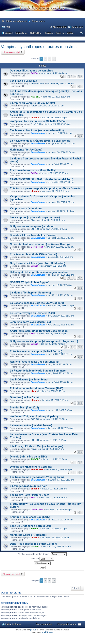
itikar (33, 391)
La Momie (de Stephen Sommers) (30, 292)
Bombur (35, 528)
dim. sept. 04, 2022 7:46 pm (61, 428)
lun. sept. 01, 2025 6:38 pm (61, 238)
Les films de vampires (23, 80)
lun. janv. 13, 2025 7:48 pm (60, 285)
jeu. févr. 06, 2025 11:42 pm (51, 220)
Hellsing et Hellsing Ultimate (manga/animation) (39, 272)
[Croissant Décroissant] (42, 563)
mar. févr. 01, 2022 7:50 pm (61, 480)
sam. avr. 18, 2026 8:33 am (51, 105)
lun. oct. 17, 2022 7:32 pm (60, 410)
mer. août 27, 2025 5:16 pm (54, 497)
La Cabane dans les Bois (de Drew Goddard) (37, 302)
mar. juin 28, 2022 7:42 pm (53, 440)
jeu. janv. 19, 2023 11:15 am (51, 391)
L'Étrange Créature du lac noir (28, 485)
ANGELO (35, 97)
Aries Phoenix (37, 83)
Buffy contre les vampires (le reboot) (32, 226)
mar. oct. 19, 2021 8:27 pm (54, 528)
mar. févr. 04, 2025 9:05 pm (54, 229)
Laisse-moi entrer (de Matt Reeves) (31, 425)
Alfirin (33, 220)
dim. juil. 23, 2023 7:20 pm (53, 344)
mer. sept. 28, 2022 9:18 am (54, 419)
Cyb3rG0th (36, 124)
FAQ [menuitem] (8, 27)
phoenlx (35, 117)
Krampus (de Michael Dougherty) (30, 516)
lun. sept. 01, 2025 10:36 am (54, 173)
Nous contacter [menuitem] (44, 624)
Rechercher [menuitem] (81, 33)
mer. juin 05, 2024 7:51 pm (60, 257)
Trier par (35, 558)
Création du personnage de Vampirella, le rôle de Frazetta (45, 188)
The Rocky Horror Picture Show (29, 494)
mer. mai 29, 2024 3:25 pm (53, 266)
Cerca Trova (37, 247)
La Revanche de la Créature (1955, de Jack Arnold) (40, 140)
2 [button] (45, 59)
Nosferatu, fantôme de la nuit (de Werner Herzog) (40, 244)
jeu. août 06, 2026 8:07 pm (60, 164)
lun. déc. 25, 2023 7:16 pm (60, 295)
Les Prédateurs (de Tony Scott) (28, 379)
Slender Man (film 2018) (24, 407)
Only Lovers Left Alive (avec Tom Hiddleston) (37, 263)
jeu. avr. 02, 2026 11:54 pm (51, 449)
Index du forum (13, 624)
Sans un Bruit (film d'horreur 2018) (31, 525)
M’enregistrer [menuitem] (60, 27)
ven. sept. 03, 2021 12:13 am (57, 546)
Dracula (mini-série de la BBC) (28, 456)
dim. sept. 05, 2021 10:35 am (55, 537)
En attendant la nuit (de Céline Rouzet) (33, 254)
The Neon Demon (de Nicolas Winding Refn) (37, 477)
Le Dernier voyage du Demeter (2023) (32, 313)
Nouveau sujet (11, 52)
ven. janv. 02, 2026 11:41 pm (61, 143)
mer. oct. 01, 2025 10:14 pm (61, 211)
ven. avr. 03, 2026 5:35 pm (54, 117)
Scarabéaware (38, 133)
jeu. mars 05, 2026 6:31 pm (61, 275)
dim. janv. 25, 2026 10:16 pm (57, 124)
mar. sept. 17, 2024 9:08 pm (58, 509)
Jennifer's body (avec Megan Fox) (30, 321)
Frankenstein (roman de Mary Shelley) (33, 170)
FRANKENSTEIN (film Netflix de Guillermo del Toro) (41, 179)
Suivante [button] (54, 59)
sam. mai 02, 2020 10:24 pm (56, 97)
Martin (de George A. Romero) (28, 534)
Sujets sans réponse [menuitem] (16, 21)
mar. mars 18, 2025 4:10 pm (55, 191)
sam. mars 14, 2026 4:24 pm (54, 73)
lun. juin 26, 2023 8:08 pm (60, 364)
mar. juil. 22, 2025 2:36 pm (54, 488)
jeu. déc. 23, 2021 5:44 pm (60, 519)
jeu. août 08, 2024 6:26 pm (60, 382)
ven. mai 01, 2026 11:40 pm (61, 182)
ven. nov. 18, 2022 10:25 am (60, 83)
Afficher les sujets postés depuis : (34, 554)
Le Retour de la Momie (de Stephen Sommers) (38, 370)
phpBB (33, 630)
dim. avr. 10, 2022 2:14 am (55, 459)
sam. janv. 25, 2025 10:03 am (59, 247)
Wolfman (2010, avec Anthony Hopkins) (34, 416)
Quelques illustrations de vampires (31, 70)
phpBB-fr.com (48, 632)
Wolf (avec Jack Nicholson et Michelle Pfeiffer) (38, 121)
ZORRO (35, 229)
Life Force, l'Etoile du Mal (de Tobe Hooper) (36, 446)
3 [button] (49, 59)
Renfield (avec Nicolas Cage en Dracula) (34, 361)
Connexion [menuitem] (77, 27)
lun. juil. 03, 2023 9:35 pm (60, 354)
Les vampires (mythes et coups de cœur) (35, 217)
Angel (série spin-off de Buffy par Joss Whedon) (39, 330)
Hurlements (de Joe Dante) (26, 149)
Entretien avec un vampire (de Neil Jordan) (36, 351)
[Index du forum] (42, 16)
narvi (33, 105)
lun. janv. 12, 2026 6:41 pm (60, 133)
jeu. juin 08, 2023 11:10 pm (60, 373)
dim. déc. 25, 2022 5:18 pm (55, 400)
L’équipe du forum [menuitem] (66, 624)
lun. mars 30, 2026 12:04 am (61, 152)
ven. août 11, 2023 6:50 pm (61, 324)
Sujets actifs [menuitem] (38, 21)
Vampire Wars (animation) (26, 208)
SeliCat (34, 73)
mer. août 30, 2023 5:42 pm (61, 316)
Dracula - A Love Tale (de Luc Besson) (33, 235)
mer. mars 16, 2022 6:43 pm (58, 469)
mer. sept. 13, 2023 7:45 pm (61, 305)
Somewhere (37, 469)
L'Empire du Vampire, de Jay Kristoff (32, 102)
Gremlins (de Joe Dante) (24, 397)
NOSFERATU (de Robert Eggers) (29, 282)
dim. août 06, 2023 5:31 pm (53, 333)
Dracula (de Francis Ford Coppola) (31, 466)
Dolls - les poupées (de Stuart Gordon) (33, 543)
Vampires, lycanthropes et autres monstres (38, 46)
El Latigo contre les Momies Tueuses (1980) (36, 388)
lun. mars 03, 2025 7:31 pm (61, 202)
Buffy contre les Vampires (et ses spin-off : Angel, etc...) (44, 341)
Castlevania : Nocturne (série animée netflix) (37, 130)
